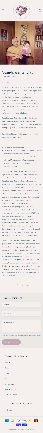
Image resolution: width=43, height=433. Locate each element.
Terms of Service (11, 395)
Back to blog (23, 285)
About (7, 368)
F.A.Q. (7, 379)
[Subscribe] (35, 410)
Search (7, 362)
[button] (3, 10)
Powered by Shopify (29, 429)
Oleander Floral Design (18, 429)
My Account (9, 384)
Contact (7, 373)
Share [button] (7, 83)
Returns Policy (10, 389)
